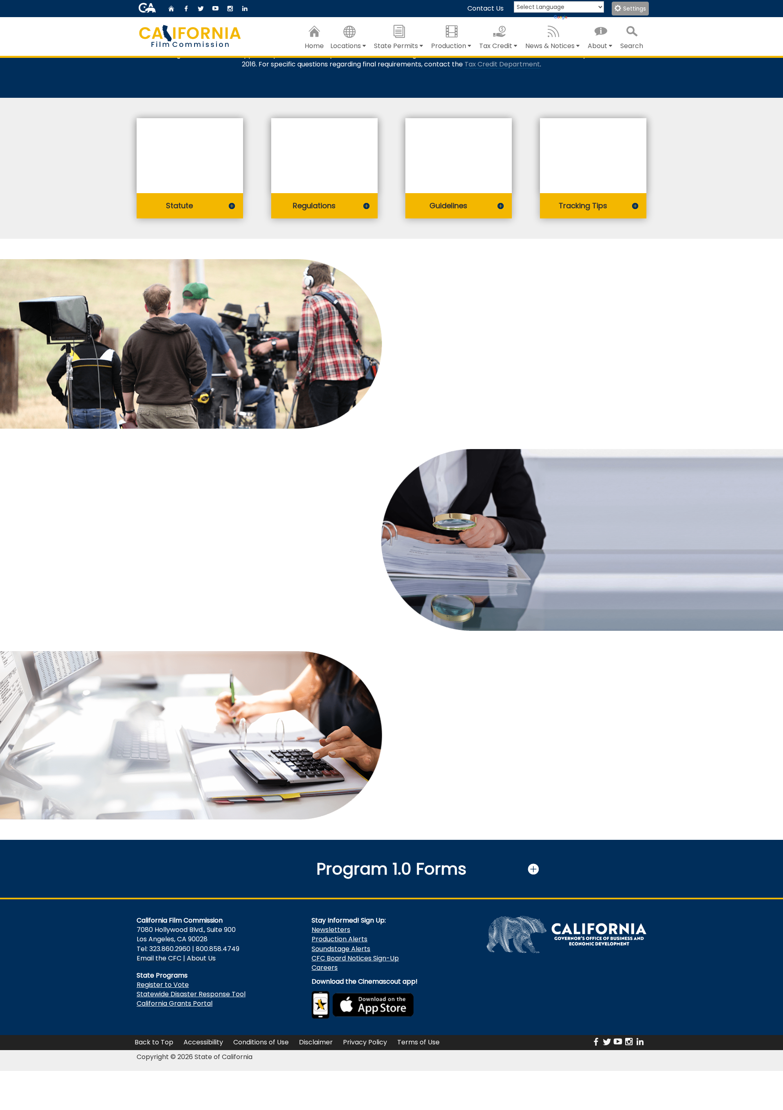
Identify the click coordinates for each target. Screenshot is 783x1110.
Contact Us (485, 8)
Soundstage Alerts (341, 949)
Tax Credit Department (502, 64)
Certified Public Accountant (303, 530)
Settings (634, 9)
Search (631, 46)
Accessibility (203, 1042)
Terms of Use (418, 1042)
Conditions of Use (261, 1042)
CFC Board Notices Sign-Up (355, 958)
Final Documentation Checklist (475, 367)
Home (314, 46)
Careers (325, 967)
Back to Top (154, 1042)
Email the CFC (159, 958)
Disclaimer (316, 1042)
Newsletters (331, 929)
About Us (201, 958)
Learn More (324, 571)
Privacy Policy (365, 1042)
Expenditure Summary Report (473, 357)
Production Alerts (339, 939)
